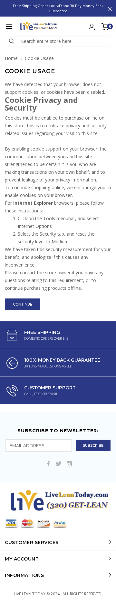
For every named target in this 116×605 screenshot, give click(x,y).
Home (11, 58)
